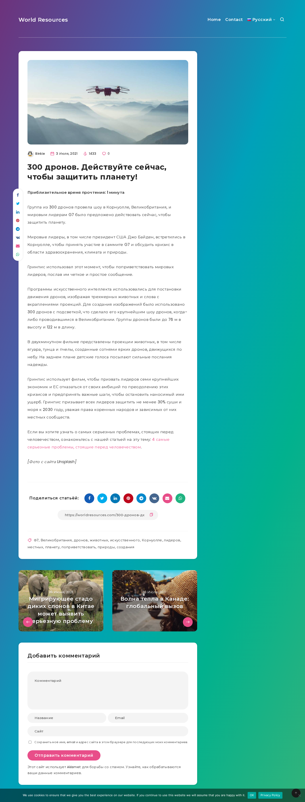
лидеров (172, 540)
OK (252, 795)
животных (99, 540)
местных (35, 547)
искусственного (125, 540)
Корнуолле (152, 540)
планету (52, 547)
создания (125, 547)
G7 (36, 540)
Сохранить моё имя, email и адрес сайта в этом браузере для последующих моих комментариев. (111, 742)
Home (214, 19)
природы (106, 547)
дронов (81, 540)
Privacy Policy (270, 795)
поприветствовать (78, 547)
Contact (234, 19)
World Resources (43, 19)
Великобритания (56, 540)
